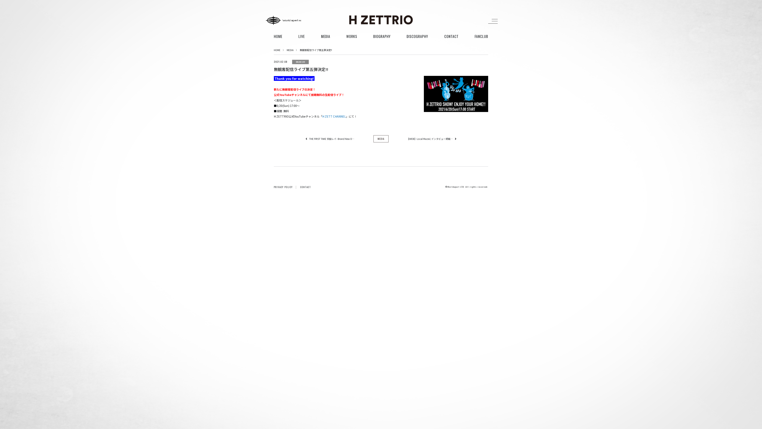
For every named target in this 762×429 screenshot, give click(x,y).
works (351, 36)
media (325, 36)
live (301, 36)
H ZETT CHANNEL (334, 116)
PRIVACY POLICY (283, 187)
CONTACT (305, 187)
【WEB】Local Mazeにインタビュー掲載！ (430, 138)
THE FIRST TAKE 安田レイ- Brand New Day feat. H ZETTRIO (332, 138)
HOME (278, 36)
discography (417, 36)
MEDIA (290, 50)
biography (382, 36)
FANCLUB (481, 36)
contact (451, 36)
